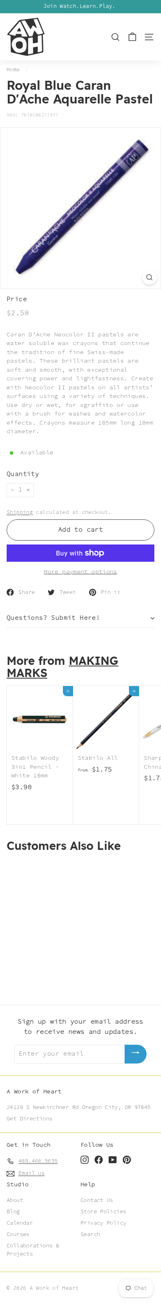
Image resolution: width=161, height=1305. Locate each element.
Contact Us (96, 1200)
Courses (18, 1234)
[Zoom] (149, 277)
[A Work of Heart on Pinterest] (127, 1160)
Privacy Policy (103, 1223)
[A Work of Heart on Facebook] (99, 1160)
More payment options (80, 572)
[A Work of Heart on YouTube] (113, 1160)
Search (90, 1234)
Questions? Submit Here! (53, 618)
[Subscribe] (136, 1054)
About (15, 1200)
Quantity (23, 474)
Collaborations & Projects (33, 1249)
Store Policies (103, 1211)
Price (17, 299)
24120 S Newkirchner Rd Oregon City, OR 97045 (79, 1107)
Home (13, 70)
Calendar (20, 1223)
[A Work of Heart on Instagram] (84, 1160)
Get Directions (29, 1118)
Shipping (20, 512)
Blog (13, 1211)
